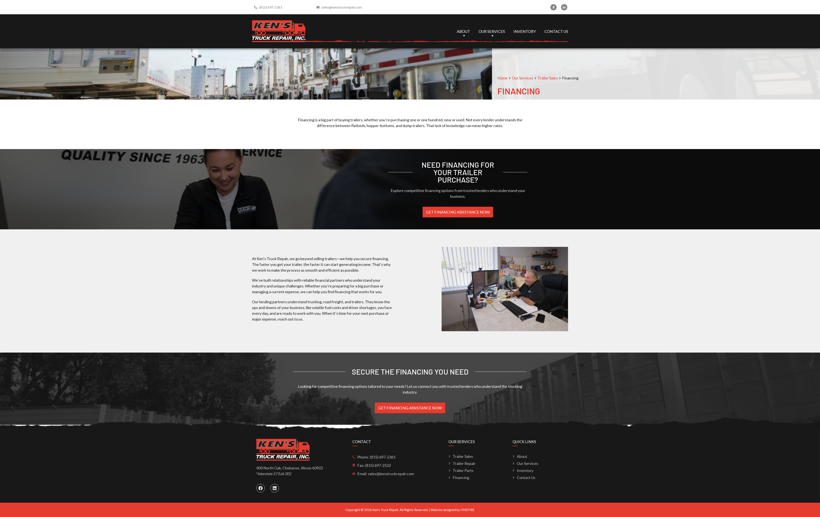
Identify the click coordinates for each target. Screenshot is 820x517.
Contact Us (556, 31)
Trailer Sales (547, 78)
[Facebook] (260, 488)
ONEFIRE (467, 510)
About (463, 31)
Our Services (492, 31)
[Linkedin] (274, 488)
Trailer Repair (464, 463)
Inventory (524, 31)
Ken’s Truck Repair (385, 510)
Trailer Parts (463, 470)
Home (502, 78)
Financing (461, 477)
